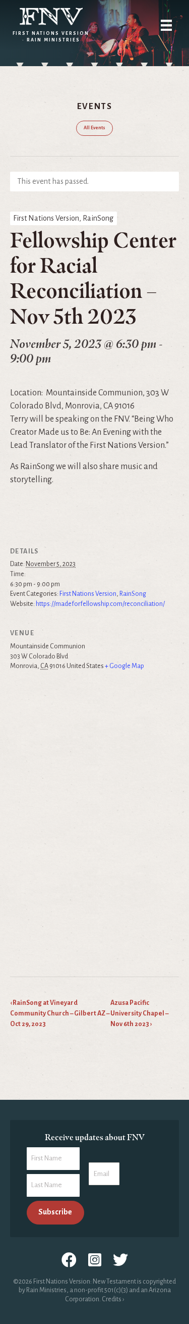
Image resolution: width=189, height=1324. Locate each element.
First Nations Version (87, 593)
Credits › (113, 1299)
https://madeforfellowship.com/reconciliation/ (100, 603)
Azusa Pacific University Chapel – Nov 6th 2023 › (139, 1013)
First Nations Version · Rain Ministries (51, 36)
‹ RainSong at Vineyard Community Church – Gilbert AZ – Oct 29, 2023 (59, 1013)
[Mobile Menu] (166, 25)
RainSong (132, 593)
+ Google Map (124, 666)
